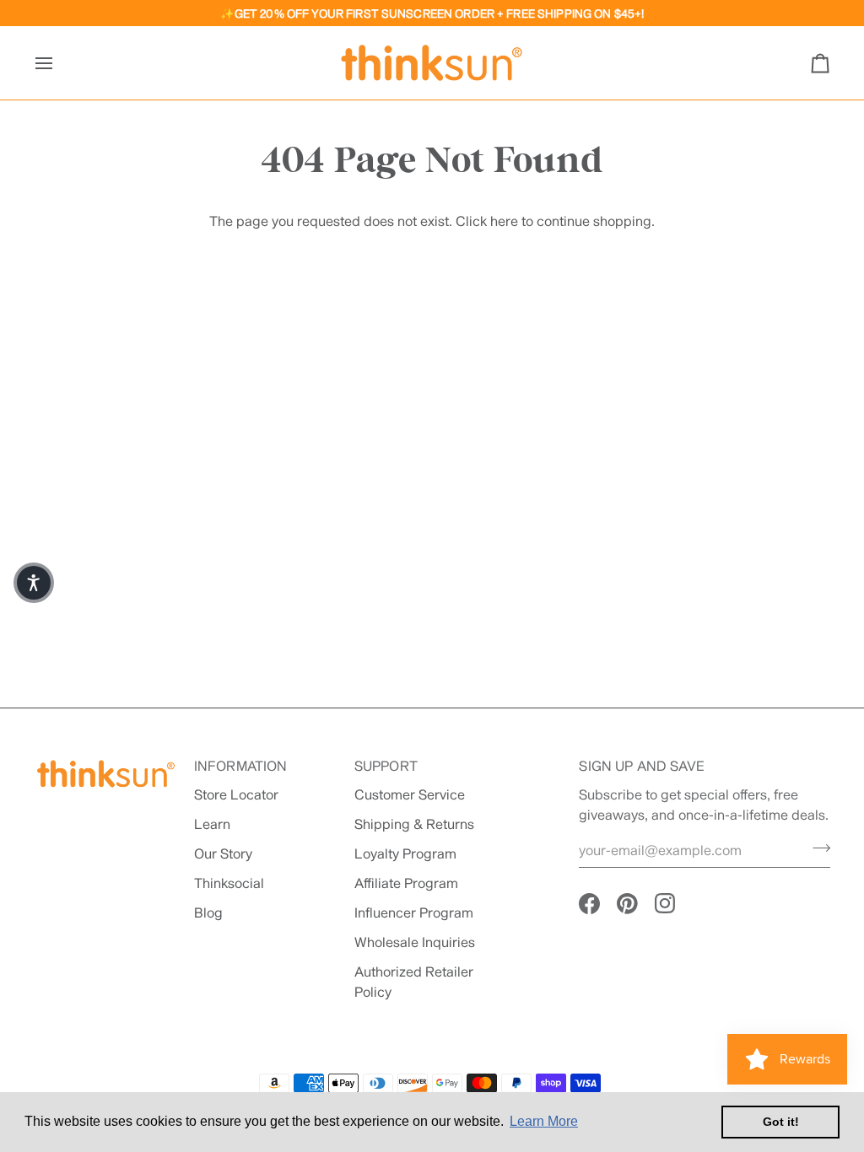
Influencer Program (413, 912)
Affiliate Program (406, 883)
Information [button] (241, 765)
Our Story (223, 853)
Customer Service (409, 794)
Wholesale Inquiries (414, 942)
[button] (34, 583)
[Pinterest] (627, 903)
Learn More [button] (544, 1121)
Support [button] (386, 765)
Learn (212, 824)
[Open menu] (59, 63)
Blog (208, 912)
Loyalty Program (405, 853)
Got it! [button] (781, 1121)
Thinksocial (229, 883)
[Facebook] (589, 903)
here (504, 221)
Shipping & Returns (414, 824)
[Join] (816, 848)
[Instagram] (665, 903)
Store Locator (236, 794)
